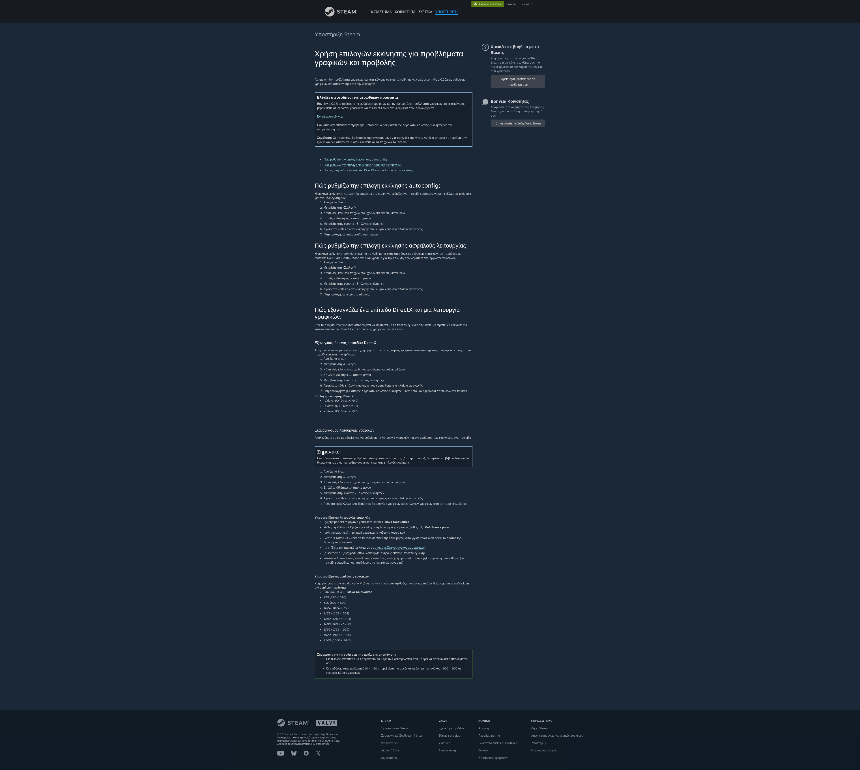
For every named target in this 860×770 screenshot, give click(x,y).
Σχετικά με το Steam (394, 728)
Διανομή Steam (391, 750)
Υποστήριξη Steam (337, 34)
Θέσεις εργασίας (449, 735)
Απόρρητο (484, 728)
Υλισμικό (444, 743)
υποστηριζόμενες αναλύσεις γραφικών (400, 547)
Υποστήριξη (538, 743)
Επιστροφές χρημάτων (493, 757)
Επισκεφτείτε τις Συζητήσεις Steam (518, 123)
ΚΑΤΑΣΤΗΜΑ (381, 12)
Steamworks (389, 743)
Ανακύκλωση (447, 750)
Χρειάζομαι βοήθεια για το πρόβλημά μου (518, 81)
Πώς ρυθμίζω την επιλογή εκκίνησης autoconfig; (356, 159)
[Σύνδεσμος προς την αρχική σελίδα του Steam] (341, 15)
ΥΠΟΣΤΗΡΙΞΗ (446, 12)
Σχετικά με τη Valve (451, 728)
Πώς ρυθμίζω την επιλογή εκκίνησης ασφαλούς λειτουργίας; (363, 165)
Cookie (483, 750)
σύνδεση (511, 4)
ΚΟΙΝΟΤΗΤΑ (405, 12)
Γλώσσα (525, 4)
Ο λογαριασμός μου (544, 750)
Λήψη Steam (539, 728)
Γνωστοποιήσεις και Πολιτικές (497, 743)
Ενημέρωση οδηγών (330, 116)
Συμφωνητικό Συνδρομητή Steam (402, 735)
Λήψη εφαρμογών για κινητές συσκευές (557, 735)
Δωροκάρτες (389, 757)
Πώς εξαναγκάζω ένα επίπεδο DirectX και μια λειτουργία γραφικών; (368, 170)
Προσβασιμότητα (489, 735)
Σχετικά (425, 12)
